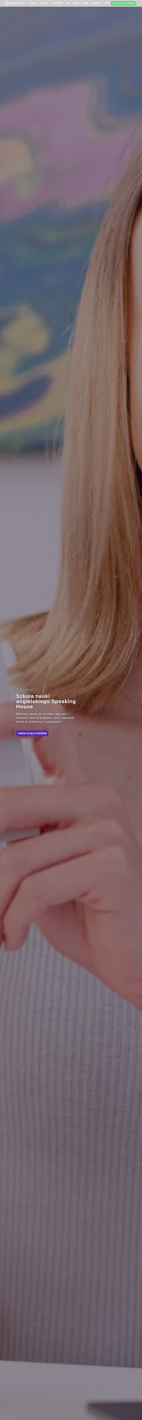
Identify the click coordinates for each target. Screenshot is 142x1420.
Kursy (32, 3)
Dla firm (44, 3)
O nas (76, 3)
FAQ (68, 3)
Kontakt (96, 3)
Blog (86, 3)
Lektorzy (57, 3)
